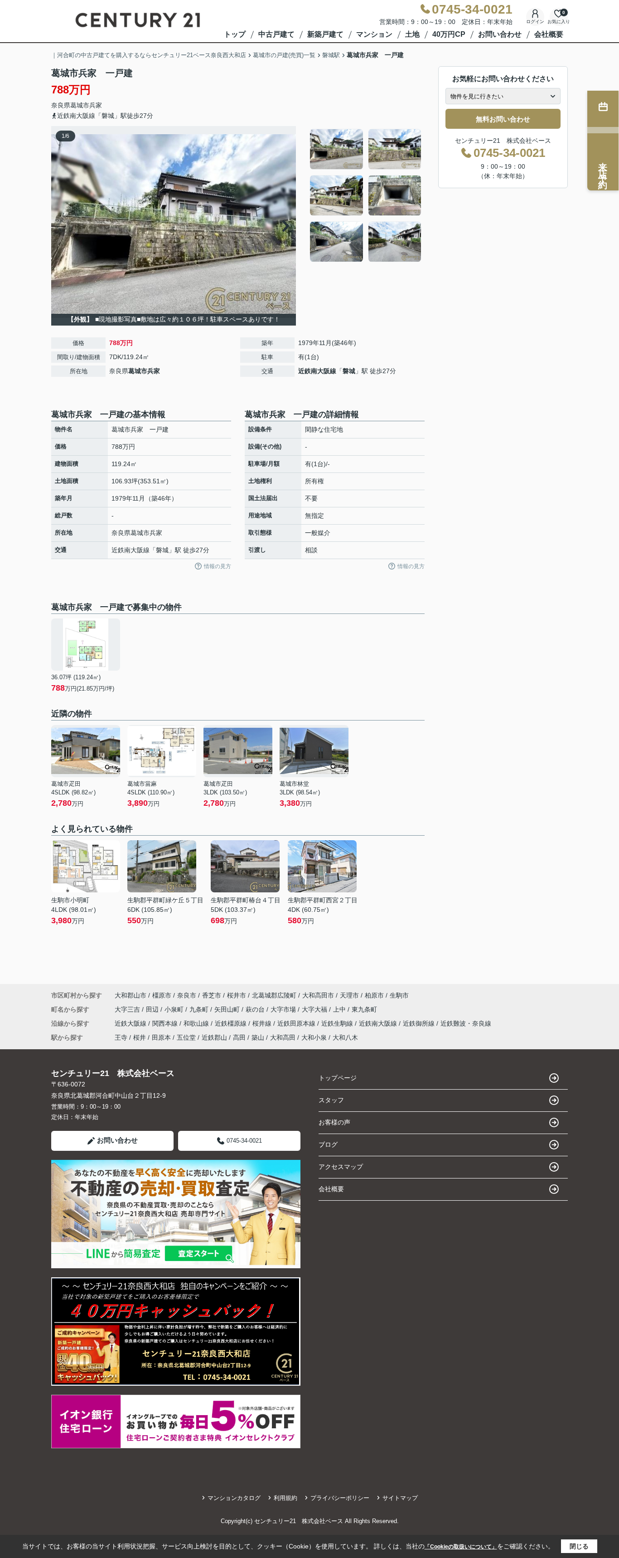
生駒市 (399, 995)
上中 (340, 1009)
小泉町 (174, 1009)
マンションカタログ (234, 1498)
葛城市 (79, 105)
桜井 (139, 1037)
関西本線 (165, 1023)
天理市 (349, 995)
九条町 (199, 1009)
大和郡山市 (130, 995)
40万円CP (448, 34)
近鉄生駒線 (338, 1023)
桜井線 (262, 1023)
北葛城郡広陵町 (274, 995)
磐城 (349, 371)
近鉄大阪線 (131, 1023)
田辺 (153, 1009)
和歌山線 (197, 1023)
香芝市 (211, 995)
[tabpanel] (366, 195)
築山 (257, 1037)
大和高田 (282, 1037)
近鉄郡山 (214, 1037)
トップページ (338, 1077)
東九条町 (364, 1009)
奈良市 (186, 995)
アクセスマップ (341, 1166)
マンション (374, 34)
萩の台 (256, 1009)
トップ (235, 34)
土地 (412, 34)
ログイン (535, 21)
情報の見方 (217, 566)
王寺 (121, 1037)
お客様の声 (334, 1122)
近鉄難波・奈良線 (465, 1023)
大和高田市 (318, 995)
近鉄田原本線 (297, 1023)
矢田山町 (228, 1009)
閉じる (579, 1546)
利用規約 (285, 1498)
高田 (239, 1037)
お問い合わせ (500, 34)
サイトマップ (400, 1498)
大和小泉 (314, 1037)
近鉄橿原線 (231, 1023)
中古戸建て (276, 34)
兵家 (95, 105)
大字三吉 (128, 1009)
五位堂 (186, 1037)
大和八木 (345, 1037)
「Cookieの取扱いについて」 (461, 1546)
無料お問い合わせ (503, 119)
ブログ (328, 1144)
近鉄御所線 (419, 1023)
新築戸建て (325, 34)
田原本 (161, 1037)
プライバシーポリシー (339, 1498)
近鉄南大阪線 (317, 371)
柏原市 (374, 995)
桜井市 (236, 995)
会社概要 (548, 34)
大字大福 (315, 1009)
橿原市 (161, 995)
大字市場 (284, 1009)
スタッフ (331, 1100)
